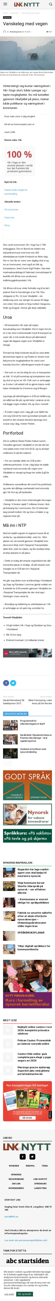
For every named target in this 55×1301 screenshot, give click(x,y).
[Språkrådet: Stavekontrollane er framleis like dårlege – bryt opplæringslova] (10, 739)
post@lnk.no (11, 1216)
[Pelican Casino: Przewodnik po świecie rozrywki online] (9, 1044)
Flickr (7, 225)
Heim (5, 13)
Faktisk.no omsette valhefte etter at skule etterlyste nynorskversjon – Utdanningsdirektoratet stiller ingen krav (35, 919)
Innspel (30, 1165)
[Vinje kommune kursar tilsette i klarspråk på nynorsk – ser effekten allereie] (9, 886)
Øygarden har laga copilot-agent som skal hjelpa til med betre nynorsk (34, 873)
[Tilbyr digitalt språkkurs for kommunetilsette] (9, 949)
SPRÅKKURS (40, 1183)
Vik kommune (11, 209)
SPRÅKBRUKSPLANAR (31, 932)
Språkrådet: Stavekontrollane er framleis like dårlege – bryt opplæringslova (36, 738)
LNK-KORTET (40, 1179)
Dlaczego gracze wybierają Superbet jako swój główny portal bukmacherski (34, 1070)
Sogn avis (9, 217)
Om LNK (16, 1183)
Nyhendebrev (16, 1188)
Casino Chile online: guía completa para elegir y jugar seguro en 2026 (34, 1057)
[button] (50, 4)
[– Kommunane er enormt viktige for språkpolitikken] (9, 902)
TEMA (45, 1165)
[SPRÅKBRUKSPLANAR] (9, 936)
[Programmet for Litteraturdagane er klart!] (10, 725)
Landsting (40, 1188)
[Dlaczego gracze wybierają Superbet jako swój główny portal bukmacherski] (9, 1070)
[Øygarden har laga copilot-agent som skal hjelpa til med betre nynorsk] (9, 873)
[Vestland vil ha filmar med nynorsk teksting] (10, 753)
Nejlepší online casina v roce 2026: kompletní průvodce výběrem (35, 1030)
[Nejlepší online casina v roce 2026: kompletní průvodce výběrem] (9, 1030)
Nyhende (14, 13)
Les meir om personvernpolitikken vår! (26, 1240)
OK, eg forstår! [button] (24, 1294)
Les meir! (9, 1294)
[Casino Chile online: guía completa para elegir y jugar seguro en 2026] (9, 1057)
